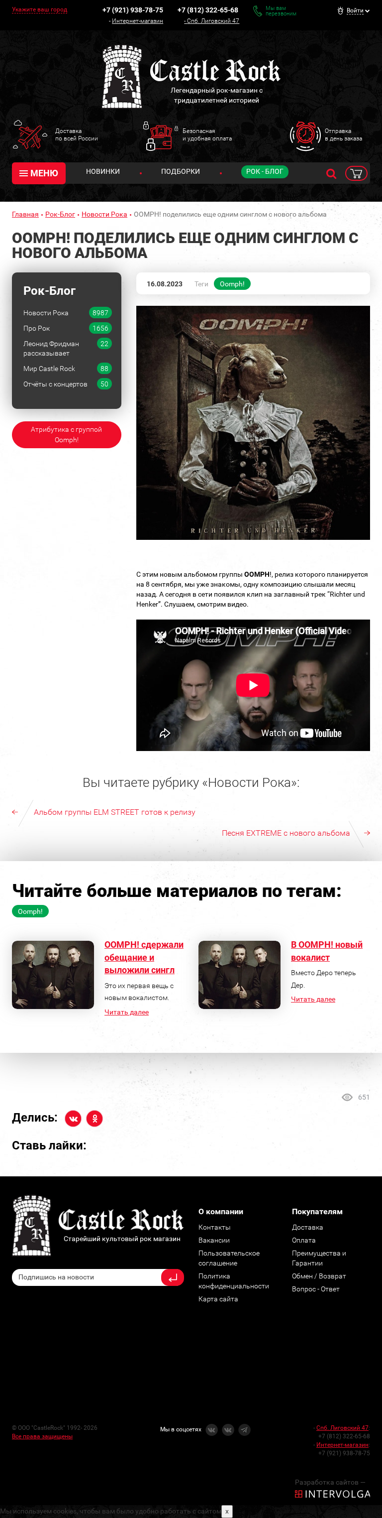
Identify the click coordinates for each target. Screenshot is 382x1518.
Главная (25, 214)
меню (44, 173)
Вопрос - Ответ (316, 1289)
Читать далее (126, 1012)
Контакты (214, 1227)
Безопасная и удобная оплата (207, 134)
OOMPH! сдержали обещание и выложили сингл (144, 957)
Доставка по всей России (76, 134)
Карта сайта (218, 1299)
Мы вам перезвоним (281, 10)
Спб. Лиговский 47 (213, 20)
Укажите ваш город (39, 9)
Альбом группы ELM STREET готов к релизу (114, 812)
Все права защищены (42, 1436)
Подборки (180, 171)
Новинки (103, 171)
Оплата (304, 1240)
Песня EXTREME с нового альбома (286, 833)
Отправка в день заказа (343, 134)
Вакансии (214, 1240)
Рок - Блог (265, 171)
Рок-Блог (60, 214)
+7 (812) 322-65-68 (208, 10)
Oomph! (232, 284)
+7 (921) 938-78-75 (132, 10)
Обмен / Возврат (319, 1276)
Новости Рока (104, 214)
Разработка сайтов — (330, 1482)
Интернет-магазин (137, 20)
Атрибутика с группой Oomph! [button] (66, 434)
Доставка (307, 1227)
